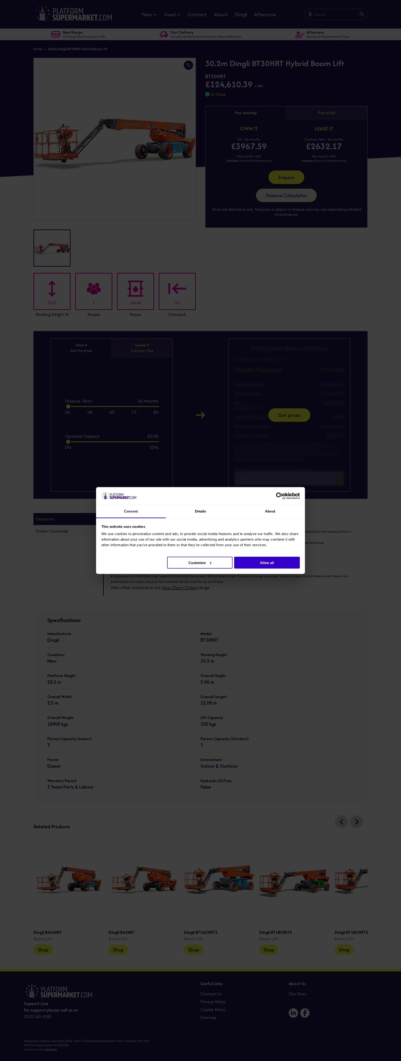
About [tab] (270, 511)
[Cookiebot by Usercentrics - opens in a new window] (279, 496)
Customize (197, 562)
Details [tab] (200, 511)
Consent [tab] (131, 511)
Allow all (267, 562)
